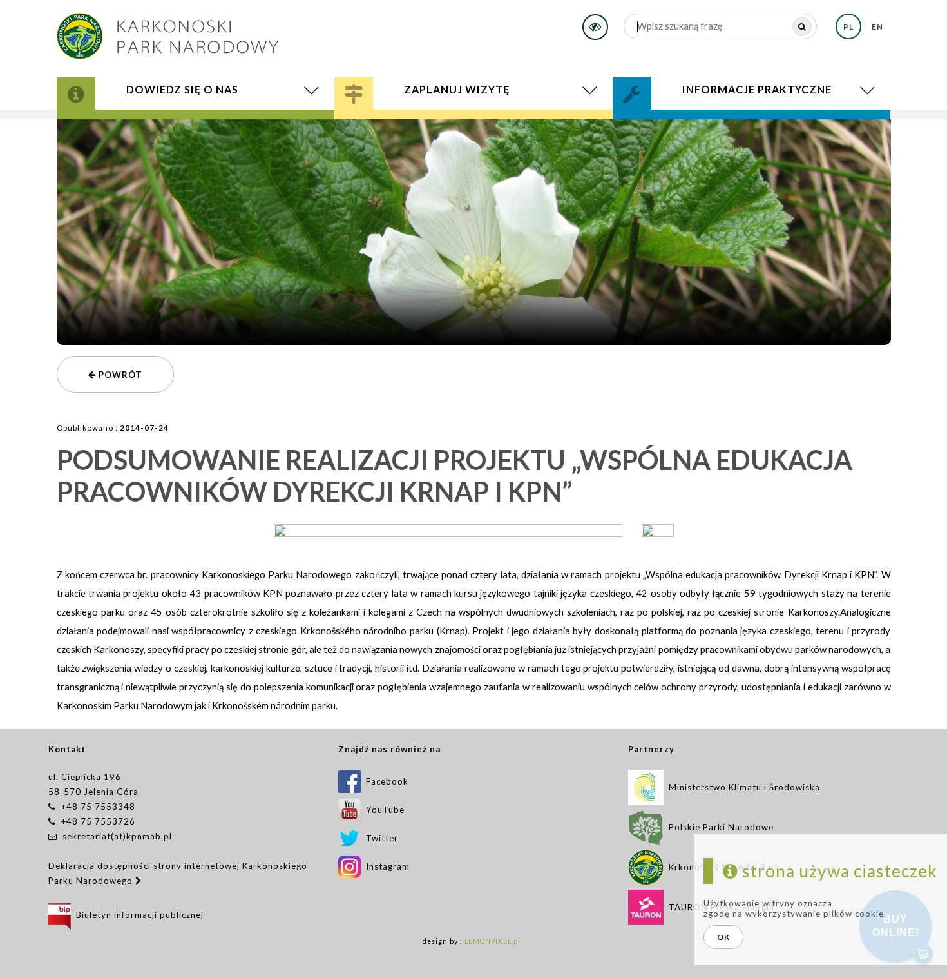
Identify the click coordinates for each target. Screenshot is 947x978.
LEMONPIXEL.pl (492, 941)
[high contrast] (595, 27)
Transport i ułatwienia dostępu (454, 131)
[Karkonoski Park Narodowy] (167, 31)
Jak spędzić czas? (405, 122)
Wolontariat (676, 125)
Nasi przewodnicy (413, 127)
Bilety (473, 132)
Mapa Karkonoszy (133, 125)
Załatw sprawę (675, 120)
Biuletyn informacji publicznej (137, 915)
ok (723, 937)
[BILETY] (473, 132)
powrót (119, 374)
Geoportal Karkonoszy (151, 127)
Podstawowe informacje (428, 120)
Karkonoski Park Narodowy (161, 122)
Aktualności (128, 131)
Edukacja (387, 125)
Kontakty (663, 122)
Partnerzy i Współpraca (709, 127)
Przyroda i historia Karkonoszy (172, 120)
